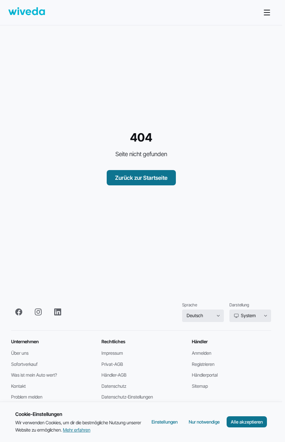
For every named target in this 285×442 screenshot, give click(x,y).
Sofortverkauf (24, 364)
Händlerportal (205, 375)
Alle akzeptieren (247, 422)
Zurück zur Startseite (141, 177)
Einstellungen (165, 422)
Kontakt (18, 386)
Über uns (19, 353)
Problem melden (26, 397)
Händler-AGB (114, 375)
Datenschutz (113, 386)
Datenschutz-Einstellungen (127, 397)
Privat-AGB (112, 364)
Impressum (112, 353)
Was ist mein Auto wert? (34, 375)
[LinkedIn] (57, 312)
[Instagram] (38, 312)
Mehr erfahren (76, 430)
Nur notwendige (204, 422)
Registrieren (203, 364)
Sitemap (200, 386)
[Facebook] (18, 312)
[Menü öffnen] (267, 12)
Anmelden (201, 353)
